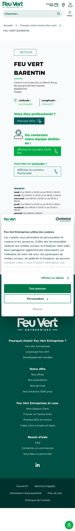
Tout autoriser (37, 288)
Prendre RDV (26, 121)
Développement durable (37, 357)
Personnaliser (35, 298)
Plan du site (55, 493)
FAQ (37, 442)
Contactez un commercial (37, 448)
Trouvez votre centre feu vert (38, 25)
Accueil (8, 25)
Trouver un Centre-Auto (37, 414)
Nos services (37, 385)
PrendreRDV (49, 5)
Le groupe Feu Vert (37, 351)
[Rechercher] (58, 13)
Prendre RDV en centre (37, 419)
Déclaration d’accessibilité (25, 493)
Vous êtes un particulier (37, 453)
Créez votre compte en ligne (37, 425)
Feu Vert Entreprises (37, 346)
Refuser (37, 309)
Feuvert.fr (22, 486)
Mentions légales (45, 486)
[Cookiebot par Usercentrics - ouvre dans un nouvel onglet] (55, 219)
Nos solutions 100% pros (37, 391)
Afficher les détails (52, 277)
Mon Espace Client (37, 408)
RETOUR (26, 52)
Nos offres (37, 374)
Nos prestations (37, 380)
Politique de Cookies (37, 500)
